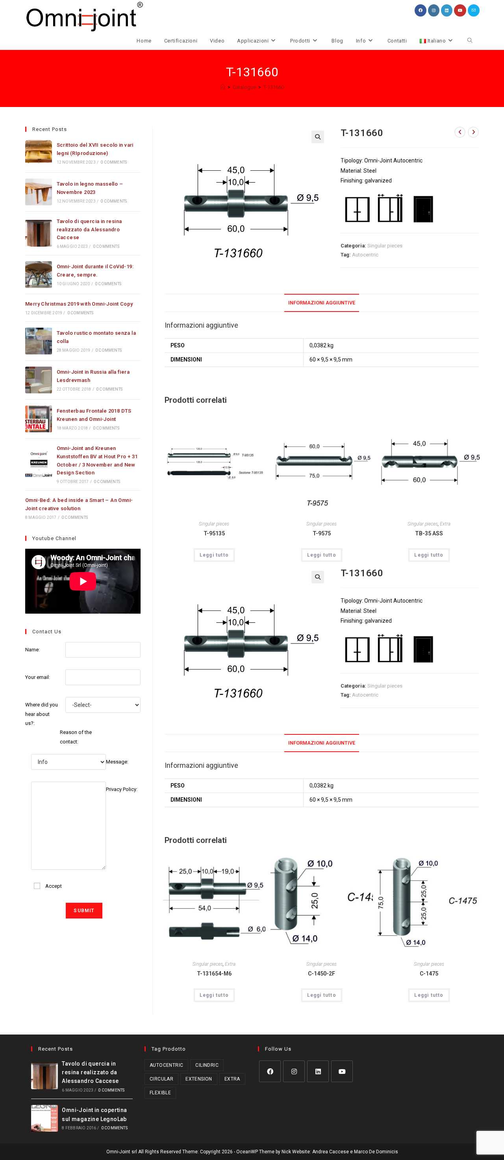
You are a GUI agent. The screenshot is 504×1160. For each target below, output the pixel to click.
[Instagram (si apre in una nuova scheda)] (433, 10)
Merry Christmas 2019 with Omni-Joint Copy (79, 304)
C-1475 (429, 973)
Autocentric (365, 255)
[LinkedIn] (318, 1071)
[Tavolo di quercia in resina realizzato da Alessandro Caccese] (38, 233)
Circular (161, 1079)
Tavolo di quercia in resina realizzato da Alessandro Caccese (89, 229)
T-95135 (214, 533)
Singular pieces (384, 246)
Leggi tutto (214, 555)
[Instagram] (294, 1071)
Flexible (160, 1092)
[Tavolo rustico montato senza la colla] (38, 341)
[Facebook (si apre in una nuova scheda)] (420, 10)
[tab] (321, 303)
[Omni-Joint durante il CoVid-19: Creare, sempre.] (38, 274)
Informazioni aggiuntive (321, 303)
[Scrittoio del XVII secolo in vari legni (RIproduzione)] (38, 153)
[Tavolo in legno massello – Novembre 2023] (38, 192)
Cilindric (207, 1065)
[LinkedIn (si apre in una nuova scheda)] (446, 10)
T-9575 (322, 533)
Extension (198, 1079)
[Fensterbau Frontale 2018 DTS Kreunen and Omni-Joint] (38, 419)
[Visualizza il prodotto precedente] (459, 132)
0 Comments (113, 162)
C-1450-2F (321, 973)
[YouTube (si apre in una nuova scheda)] (460, 10)
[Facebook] (270, 1071)
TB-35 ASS (429, 533)
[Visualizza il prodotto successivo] (473, 132)
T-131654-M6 (214, 973)
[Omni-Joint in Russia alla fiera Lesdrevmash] (38, 380)
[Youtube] (342, 1071)
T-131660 (273, 87)
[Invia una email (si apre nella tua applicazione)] (474, 10)
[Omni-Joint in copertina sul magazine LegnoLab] (44, 1118)
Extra (445, 524)
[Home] (222, 87)
